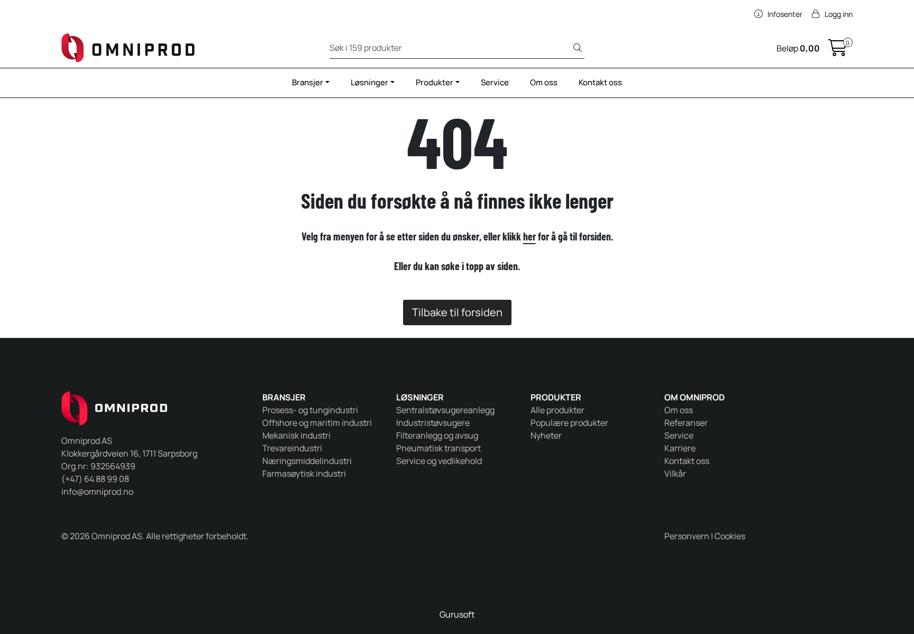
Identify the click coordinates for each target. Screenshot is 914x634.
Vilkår (675, 473)
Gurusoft (457, 614)
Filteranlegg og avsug (437, 435)
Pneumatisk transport (438, 448)
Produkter (434, 82)
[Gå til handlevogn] (837, 51)
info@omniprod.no (97, 491)
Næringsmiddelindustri (307, 461)
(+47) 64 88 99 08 (95, 479)
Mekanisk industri (296, 435)
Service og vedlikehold (439, 461)
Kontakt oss (600, 82)
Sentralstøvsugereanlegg (445, 410)
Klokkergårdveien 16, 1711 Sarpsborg (129, 453)
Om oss (543, 82)
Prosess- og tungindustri (310, 410)
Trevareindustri (292, 448)
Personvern (686, 536)
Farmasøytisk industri (304, 473)
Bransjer (307, 82)
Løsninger (369, 82)
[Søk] (577, 48)
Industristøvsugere (433, 422)
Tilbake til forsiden (457, 312)
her (529, 236)
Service (495, 82)
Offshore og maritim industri (317, 422)
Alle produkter (557, 410)
